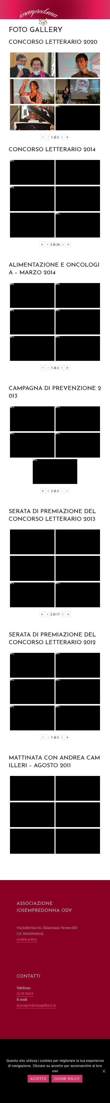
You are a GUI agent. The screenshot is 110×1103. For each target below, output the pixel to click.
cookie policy (27, 939)
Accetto (38, 1079)
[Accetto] (103, 1071)
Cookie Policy (67, 1079)
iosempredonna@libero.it (36, 1005)
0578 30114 (25, 994)
